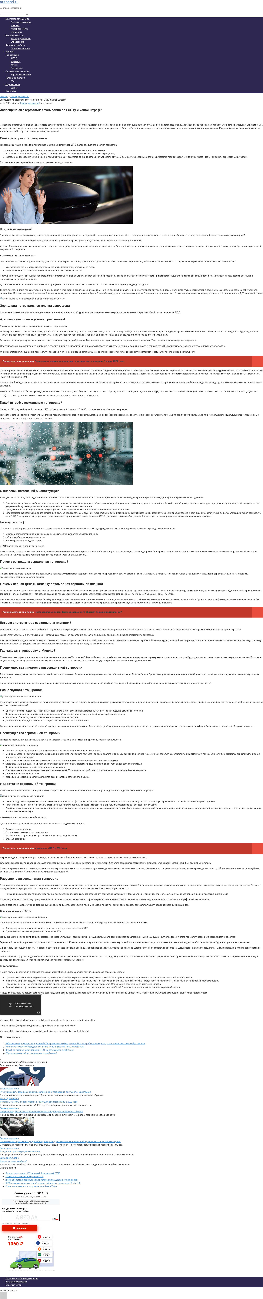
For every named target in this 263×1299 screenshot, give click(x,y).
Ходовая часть (12, 84)
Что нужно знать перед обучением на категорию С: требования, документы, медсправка (45, 1092)
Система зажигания (21, 22)
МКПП (14, 65)
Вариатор (15, 61)
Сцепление (16, 68)
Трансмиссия (12, 55)
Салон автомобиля (20, 48)
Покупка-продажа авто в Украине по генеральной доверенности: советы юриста (41, 1111)
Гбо (13, 81)
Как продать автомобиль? (13, 1161)
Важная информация (16, 1281)
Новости (9, 51)
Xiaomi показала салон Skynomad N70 (24, 1176)
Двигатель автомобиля (17, 19)
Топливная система (15, 78)
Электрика (10, 91)
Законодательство (14, 35)
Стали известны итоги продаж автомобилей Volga (31, 1186)
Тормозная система (21, 74)
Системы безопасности (17, 71)
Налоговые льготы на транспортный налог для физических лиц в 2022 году (39, 1101)
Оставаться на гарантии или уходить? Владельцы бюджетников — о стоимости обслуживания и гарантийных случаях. (60, 1141)
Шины (14, 87)
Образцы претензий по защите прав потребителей (31, 1053)
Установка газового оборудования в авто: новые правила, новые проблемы (44, 1046)
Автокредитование (21, 38)
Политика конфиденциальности (21, 1278)
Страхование (17, 42)
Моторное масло (19, 28)
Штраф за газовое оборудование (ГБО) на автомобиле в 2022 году (39, 1050)
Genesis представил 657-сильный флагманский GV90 (32, 1173)
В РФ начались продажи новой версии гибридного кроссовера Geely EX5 (42, 1183)
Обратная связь (13, 1285)
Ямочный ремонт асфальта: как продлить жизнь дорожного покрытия (41, 1179)
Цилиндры (16, 32)
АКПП (14, 58)
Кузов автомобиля (15, 45)
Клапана (15, 25)
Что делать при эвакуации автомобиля (20, 1151)
